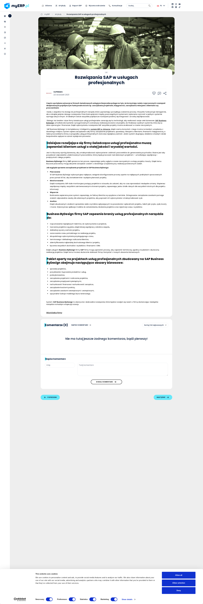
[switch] (72, 599)
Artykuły (62, 5)
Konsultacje (117, 5)
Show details (127, 599)
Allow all (178, 575)
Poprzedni (52, 397)
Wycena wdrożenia (96, 5)
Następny (161, 397)
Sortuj (146, 325)
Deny (179, 590)
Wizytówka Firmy (54, 312)
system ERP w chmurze (100, 129)
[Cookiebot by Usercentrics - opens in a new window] (20, 599)
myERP (47, 14)
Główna (48, 5)
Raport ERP (77, 5)
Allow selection (178, 583)
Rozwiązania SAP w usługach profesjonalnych (86, 14)
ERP (106, 72)
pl (161, 5)
